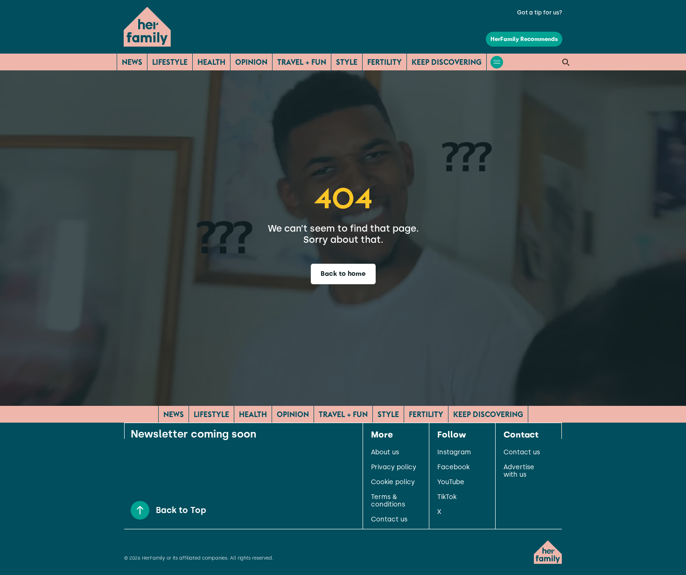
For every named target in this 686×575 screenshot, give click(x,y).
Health (211, 62)
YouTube (450, 482)
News (132, 62)
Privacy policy (393, 467)
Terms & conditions (388, 500)
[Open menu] (496, 62)
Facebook (453, 467)
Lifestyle (170, 62)
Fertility (384, 62)
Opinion (251, 62)
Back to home (343, 274)
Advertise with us (519, 471)
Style (346, 62)
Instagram (454, 452)
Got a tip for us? (539, 12)
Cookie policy (393, 482)
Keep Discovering (447, 62)
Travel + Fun (301, 62)
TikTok (446, 497)
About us (385, 452)
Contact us (389, 519)
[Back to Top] (140, 510)
